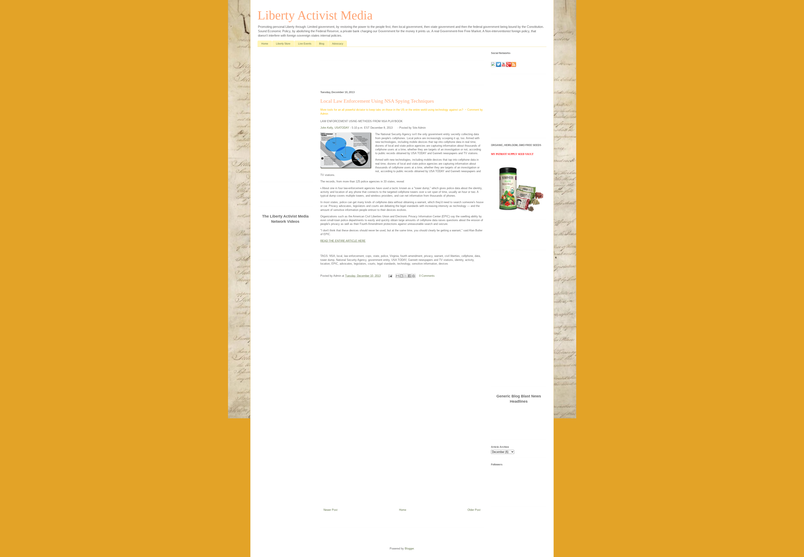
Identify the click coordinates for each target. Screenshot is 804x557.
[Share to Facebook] (409, 276)
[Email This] (398, 276)
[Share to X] (405, 276)
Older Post (474, 509)
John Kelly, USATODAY (334, 127)
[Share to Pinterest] (413, 276)
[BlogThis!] (401, 276)
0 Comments (427, 275)
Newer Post (330, 509)
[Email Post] (390, 275)
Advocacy (337, 43)
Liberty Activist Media (315, 15)
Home (264, 43)
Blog (321, 43)
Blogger (409, 548)
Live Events (304, 43)
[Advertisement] (369, 54)
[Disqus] (402, 337)
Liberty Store (283, 43)
